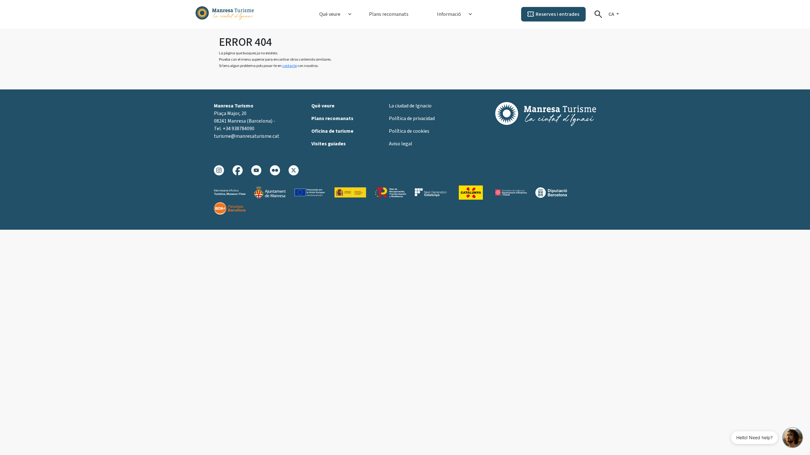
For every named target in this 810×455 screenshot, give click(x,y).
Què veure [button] (329, 14)
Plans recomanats (388, 14)
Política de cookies (409, 131)
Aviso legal (400, 143)
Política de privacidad (412, 118)
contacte (289, 66)
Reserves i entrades (557, 14)
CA (611, 14)
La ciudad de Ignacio (410, 105)
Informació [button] (449, 14)
